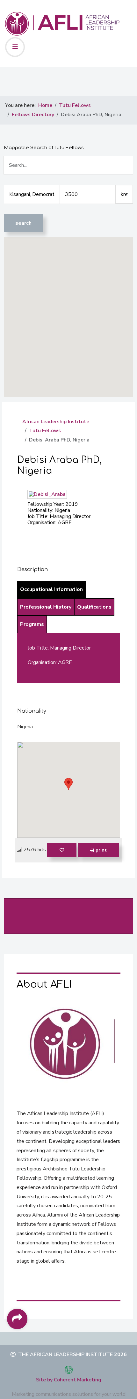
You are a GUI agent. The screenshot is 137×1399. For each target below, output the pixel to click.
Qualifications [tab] (94, 607)
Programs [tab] (32, 624)
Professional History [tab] (45, 607)
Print (100, 850)
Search (23, 223)
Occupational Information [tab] (51, 589)
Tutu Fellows (45, 430)
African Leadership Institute (55, 421)
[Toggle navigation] (15, 47)
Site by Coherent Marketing (68, 1379)
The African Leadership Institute (65, 1354)
